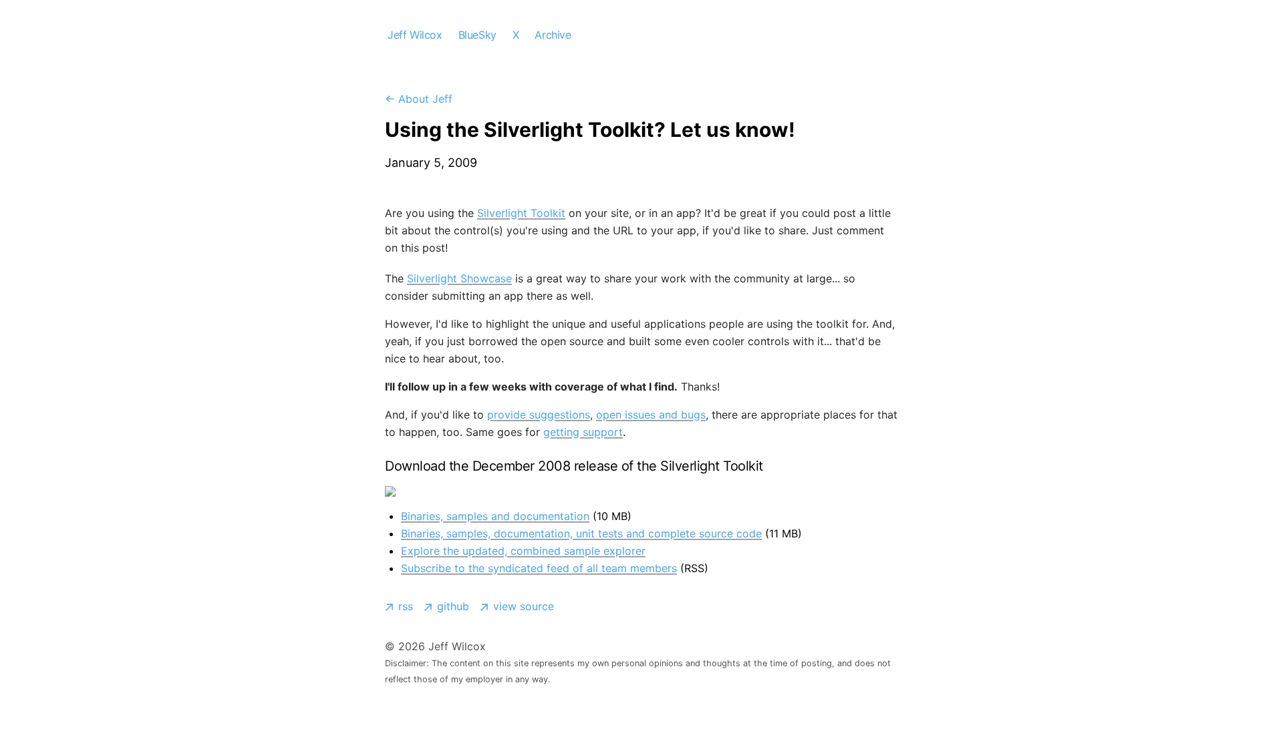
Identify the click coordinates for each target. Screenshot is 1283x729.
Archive (553, 34)
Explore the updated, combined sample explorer (523, 550)
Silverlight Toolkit (521, 213)
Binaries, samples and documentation (495, 516)
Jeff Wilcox (415, 34)
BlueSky (477, 34)
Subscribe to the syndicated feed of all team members (539, 568)
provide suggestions (538, 414)
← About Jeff (418, 98)
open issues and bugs (651, 414)
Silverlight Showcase (459, 278)
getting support (583, 432)
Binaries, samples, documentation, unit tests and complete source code (581, 533)
